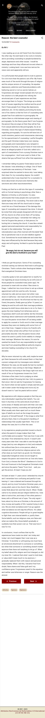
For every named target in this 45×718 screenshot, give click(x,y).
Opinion (14, 590)
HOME (10, 31)
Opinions (23, 590)
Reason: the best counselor (15, 38)
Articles (5, 590)
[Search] (42, 6)
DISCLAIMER (30, 31)
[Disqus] (22, 622)
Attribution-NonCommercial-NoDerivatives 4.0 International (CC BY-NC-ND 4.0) (22, 712)
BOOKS (19, 31)
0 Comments (14, 42)
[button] (42, 38)
